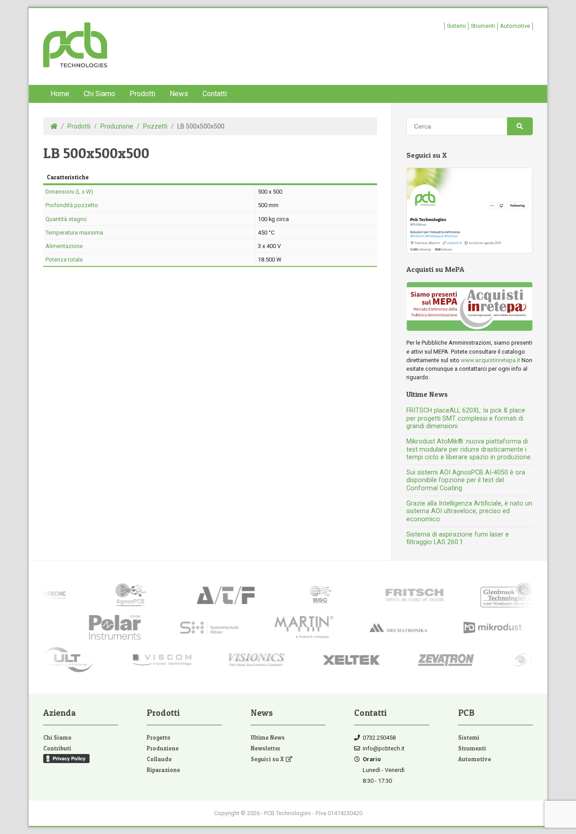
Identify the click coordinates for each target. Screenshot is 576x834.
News (179, 93)
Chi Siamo (99, 93)
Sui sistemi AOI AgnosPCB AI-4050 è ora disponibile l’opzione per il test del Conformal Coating (465, 480)
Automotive (515, 25)
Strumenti (483, 25)
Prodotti (142, 93)
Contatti (214, 93)
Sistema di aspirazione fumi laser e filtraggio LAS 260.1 (457, 538)
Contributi (57, 748)
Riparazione (163, 770)
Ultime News (268, 737)
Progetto (159, 737)
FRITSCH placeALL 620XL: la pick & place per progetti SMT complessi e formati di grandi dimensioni (465, 418)
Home (59, 93)
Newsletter (265, 748)
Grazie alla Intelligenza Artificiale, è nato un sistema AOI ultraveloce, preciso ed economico (469, 511)
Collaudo (159, 759)
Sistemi (456, 25)
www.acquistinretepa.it (490, 360)
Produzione (163, 748)
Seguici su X (267, 759)
